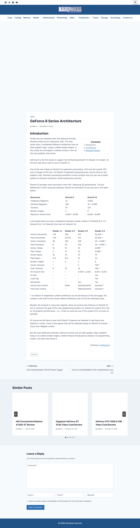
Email (60, 495)
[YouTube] (17, 2)
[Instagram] (13, 2)
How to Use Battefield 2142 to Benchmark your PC (92, 369)
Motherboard (49, 18)
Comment (33, 465)
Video (32, 117)
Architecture (91, 148)
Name (31, 495)
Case (10, 18)
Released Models (93, 150)
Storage (104, 18)
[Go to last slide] (16, 414)
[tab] (65, 437)
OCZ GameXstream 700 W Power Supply (45, 368)
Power (96, 18)
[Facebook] (5, 2)
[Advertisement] (70, 37)
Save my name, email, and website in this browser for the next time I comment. (60, 501)
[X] (9, 2)
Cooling (17, 18)
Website (90, 495)
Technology (115, 18)
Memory (27, 18)
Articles (34, 354)
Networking (62, 18)
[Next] (124, 414)
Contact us (127, 18)
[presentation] (30, 404)
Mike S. (34, 126)
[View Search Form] (135, 2)
